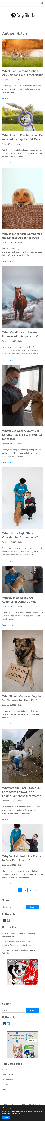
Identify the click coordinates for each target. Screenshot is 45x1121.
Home (6, 1104)
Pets (4, 1089)
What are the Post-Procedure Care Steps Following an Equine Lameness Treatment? (21, 792)
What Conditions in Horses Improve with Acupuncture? (20, 334)
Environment (7, 1079)
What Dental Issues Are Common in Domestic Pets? (20, 600)
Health (5, 1084)
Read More (7, 98)
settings (17, 1114)
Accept (6, 1117)
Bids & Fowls (7, 1074)
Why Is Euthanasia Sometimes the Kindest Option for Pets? (22, 236)
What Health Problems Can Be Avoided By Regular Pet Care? (22, 137)
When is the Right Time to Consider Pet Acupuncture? (20, 535)
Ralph (18, 80)
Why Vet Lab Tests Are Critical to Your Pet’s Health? (22, 858)
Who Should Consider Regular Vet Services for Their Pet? (22, 698)
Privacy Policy (34, 1104)
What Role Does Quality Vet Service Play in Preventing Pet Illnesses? (22, 435)
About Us (15, 1104)
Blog (24, 1104)
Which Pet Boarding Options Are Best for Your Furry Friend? (22, 73)
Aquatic (5, 1069)
